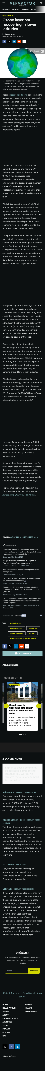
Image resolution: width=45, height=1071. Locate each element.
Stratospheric (16, 633)
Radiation (33, 628)
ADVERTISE (7, 1022)
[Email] (24, 41)
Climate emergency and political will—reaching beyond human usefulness (21, 579)
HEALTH (15, 9)
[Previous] (6, 705)
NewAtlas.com (31, 1011)
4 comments (25, 653)
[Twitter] (9, 41)
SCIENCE (6, 9)
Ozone (32, 633)
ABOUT (5, 1015)
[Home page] (22, 4)
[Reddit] (19, 41)
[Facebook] (4, 41)
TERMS (5, 1025)
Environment (8, 16)
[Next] (38, 705)
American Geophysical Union (24, 537)
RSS (4, 1036)
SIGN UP (25, 9)
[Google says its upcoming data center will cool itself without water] (22, 692)
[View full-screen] (42, 51)
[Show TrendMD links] (41, 615)
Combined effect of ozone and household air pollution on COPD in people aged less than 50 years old (21, 589)
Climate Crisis (16, 628)
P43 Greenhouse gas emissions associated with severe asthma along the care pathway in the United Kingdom (22, 600)
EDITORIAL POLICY (10, 1018)
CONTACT (6, 1032)
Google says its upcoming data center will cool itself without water (21, 709)
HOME (33, 9)
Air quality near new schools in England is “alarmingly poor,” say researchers (19, 562)
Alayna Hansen (10, 664)
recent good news (18, 95)
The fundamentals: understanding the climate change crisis (21, 571)
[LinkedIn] (14, 41)
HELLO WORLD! (9, 1008)
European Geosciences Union (23, 638)
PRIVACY (6, 1029)
